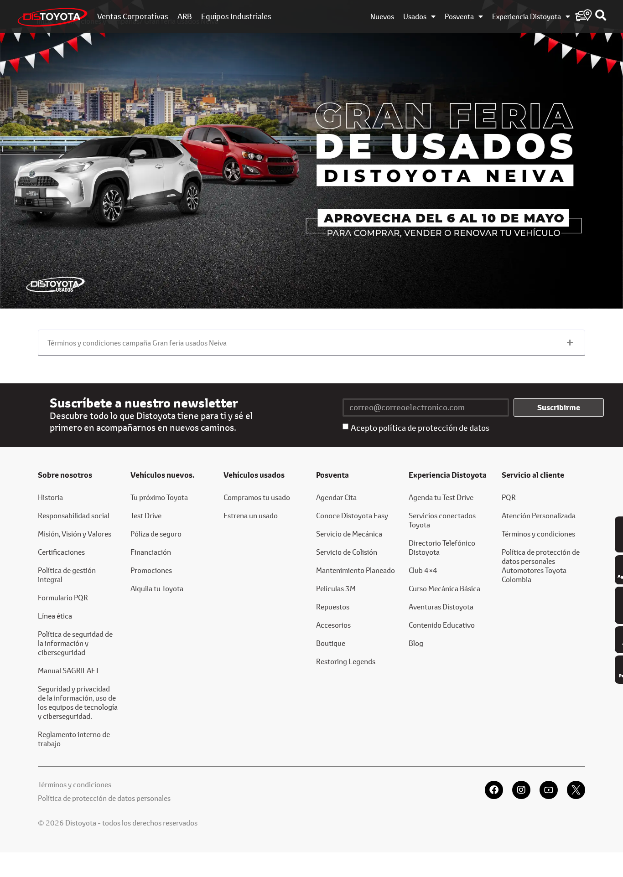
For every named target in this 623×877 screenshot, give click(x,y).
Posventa (459, 16)
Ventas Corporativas (132, 16)
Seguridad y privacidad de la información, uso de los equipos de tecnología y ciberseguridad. (78, 702)
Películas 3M (336, 588)
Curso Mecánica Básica (444, 588)
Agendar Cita (336, 497)
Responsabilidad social (73, 515)
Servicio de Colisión (346, 552)
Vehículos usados (254, 475)
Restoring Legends (345, 661)
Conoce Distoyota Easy (352, 515)
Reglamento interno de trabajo (74, 738)
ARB (184, 16)
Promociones (151, 570)
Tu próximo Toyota (159, 497)
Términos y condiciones (538, 533)
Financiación (150, 552)
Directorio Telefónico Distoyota (442, 547)
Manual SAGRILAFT (68, 670)
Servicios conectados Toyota (442, 520)
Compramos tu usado (256, 497)
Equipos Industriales (236, 16)
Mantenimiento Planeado (355, 570)
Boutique (330, 643)
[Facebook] (494, 790)
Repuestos (332, 606)
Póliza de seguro (156, 533)
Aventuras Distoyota (441, 606)
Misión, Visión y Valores (74, 533)
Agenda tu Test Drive (441, 497)
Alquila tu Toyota (156, 588)
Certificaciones (61, 552)
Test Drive (145, 515)
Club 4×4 (423, 570)
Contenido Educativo (442, 624)
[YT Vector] (549, 790)
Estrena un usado (250, 515)
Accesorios (333, 624)
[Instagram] (521, 790)
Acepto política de (420, 427)
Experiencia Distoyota (526, 16)
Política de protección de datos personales (104, 798)
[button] (311, 342)
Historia (50, 497)
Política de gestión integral (67, 574)
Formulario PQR (63, 597)
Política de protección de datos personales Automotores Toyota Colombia (541, 565)
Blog (416, 643)
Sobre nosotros (65, 475)
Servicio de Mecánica (349, 533)
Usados (414, 16)
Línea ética (55, 615)
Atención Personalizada (539, 515)
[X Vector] (576, 790)
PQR (509, 497)
